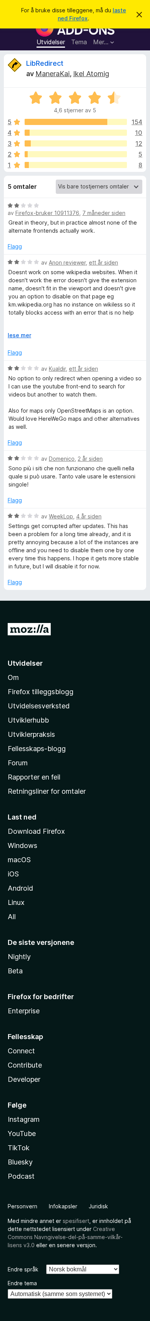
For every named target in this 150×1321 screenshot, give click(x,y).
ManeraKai (52, 74)
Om (13, 677)
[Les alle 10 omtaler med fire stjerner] (76, 133)
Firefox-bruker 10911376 (47, 213)
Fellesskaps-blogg (37, 749)
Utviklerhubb (28, 720)
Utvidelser (51, 42)
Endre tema (22, 1283)
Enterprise (24, 1011)
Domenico (62, 458)
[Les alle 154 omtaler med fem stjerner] (76, 122)
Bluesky (20, 1162)
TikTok (19, 1148)
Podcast (21, 1176)
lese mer (19, 335)
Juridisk (98, 1206)
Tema (79, 42)
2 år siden (90, 458)
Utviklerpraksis (31, 734)
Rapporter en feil (34, 777)
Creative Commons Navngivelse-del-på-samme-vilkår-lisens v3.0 (65, 1237)
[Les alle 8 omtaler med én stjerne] (76, 165)
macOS (19, 860)
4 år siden (89, 516)
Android (20, 888)
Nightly (19, 957)
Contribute (25, 1065)
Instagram (24, 1119)
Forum (18, 763)
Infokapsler (63, 1206)
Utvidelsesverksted (39, 706)
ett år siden (103, 262)
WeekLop (61, 516)
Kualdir (57, 368)
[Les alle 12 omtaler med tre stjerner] (76, 143)
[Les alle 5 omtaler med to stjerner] (76, 154)
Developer (24, 1079)
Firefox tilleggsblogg (40, 692)
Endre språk (23, 1269)
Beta (15, 971)
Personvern (22, 1206)
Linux (16, 902)
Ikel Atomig (91, 74)
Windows (22, 845)
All (12, 917)
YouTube (22, 1133)
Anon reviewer (67, 262)
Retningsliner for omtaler (47, 791)
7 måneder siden (103, 213)
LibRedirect (44, 63)
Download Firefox (36, 831)
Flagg (15, 246)
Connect (21, 1051)
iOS (13, 874)
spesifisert (76, 1221)
